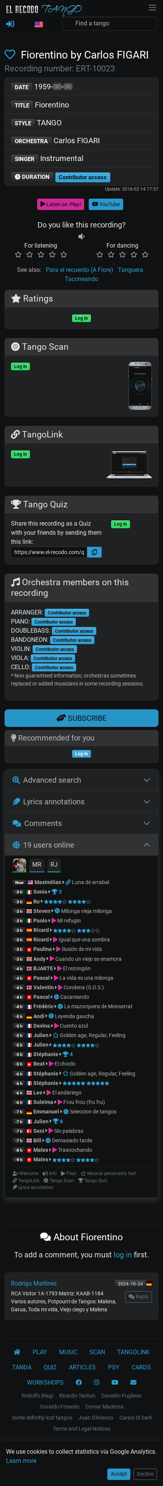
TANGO (38, 122)
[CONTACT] (133, 1382)
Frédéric (43, 1006)
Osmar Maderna (104, 1407)
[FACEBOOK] (79, 1382)
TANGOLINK (133, 1352)
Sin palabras (68, 1131)
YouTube (109, 204)
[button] (38, 25)
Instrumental (49, 158)
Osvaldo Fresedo (59, 1407)
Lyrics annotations (54, 801)
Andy (39, 959)
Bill (37, 1140)
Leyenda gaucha (74, 1016)
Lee (37, 1093)
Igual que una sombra (84, 939)
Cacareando (74, 997)
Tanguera (130, 269)
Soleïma (43, 1102)
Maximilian (47, 882)
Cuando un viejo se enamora (88, 959)
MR (36, 864)
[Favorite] (11, 55)
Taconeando (81, 279)
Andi (38, 1016)
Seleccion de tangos (93, 1112)
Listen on (63, 204)
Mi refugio (68, 920)
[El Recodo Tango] (17, 1352)
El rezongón (76, 968)
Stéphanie (46, 1054)
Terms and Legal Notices (81, 1429)
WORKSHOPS (45, 1382)
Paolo (40, 920)
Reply (142, 1296)
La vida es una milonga (85, 978)
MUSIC (68, 1352)
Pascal (41, 978)
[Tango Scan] (58, 911)
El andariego (66, 1093)
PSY (113, 1367)
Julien (41, 1035)
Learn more (21, 1460)
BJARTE (43, 968)
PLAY (40, 1352)
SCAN (97, 1352)
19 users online (48, 845)
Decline (145, 1474)
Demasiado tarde (72, 1140)
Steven (41, 911)
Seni (38, 1131)
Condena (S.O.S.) (83, 987)
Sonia (40, 892)
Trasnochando (74, 1150)
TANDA (21, 1367)
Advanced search (52, 780)
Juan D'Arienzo (95, 1418)
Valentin (43, 987)
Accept (119, 1474)
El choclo (64, 1064)
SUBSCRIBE (86, 718)
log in (123, 1254)
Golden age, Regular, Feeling (92, 1035)
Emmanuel (46, 1112)
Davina (41, 1026)
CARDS (141, 1367)
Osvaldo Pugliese (121, 1396)
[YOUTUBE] (114, 1382)
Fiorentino (42, 104)
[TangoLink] (69, 882)
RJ (54, 864)
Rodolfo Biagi (37, 1396)
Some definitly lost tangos (42, 1418)
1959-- (43, 86)
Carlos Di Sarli (135, 1418)
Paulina (42, 949)
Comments (43, 823)
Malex (40, 1150)
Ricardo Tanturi (77, 1396)
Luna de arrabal (90, 882)
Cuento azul (73, 1026)
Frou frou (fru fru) (83, 1102)
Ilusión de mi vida (81, 949)
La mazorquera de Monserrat (98, 1006)
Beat (39, 1064)
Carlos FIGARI (57, 140)
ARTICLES (82, 1367)
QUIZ (50, 1367)
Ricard (41, 930)
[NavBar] (152, 7)
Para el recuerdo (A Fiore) (79, 269)
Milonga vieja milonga (86, 911)
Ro (36, 902)
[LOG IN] (10, 24)
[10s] (81, 236)
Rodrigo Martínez (34, 1283)
